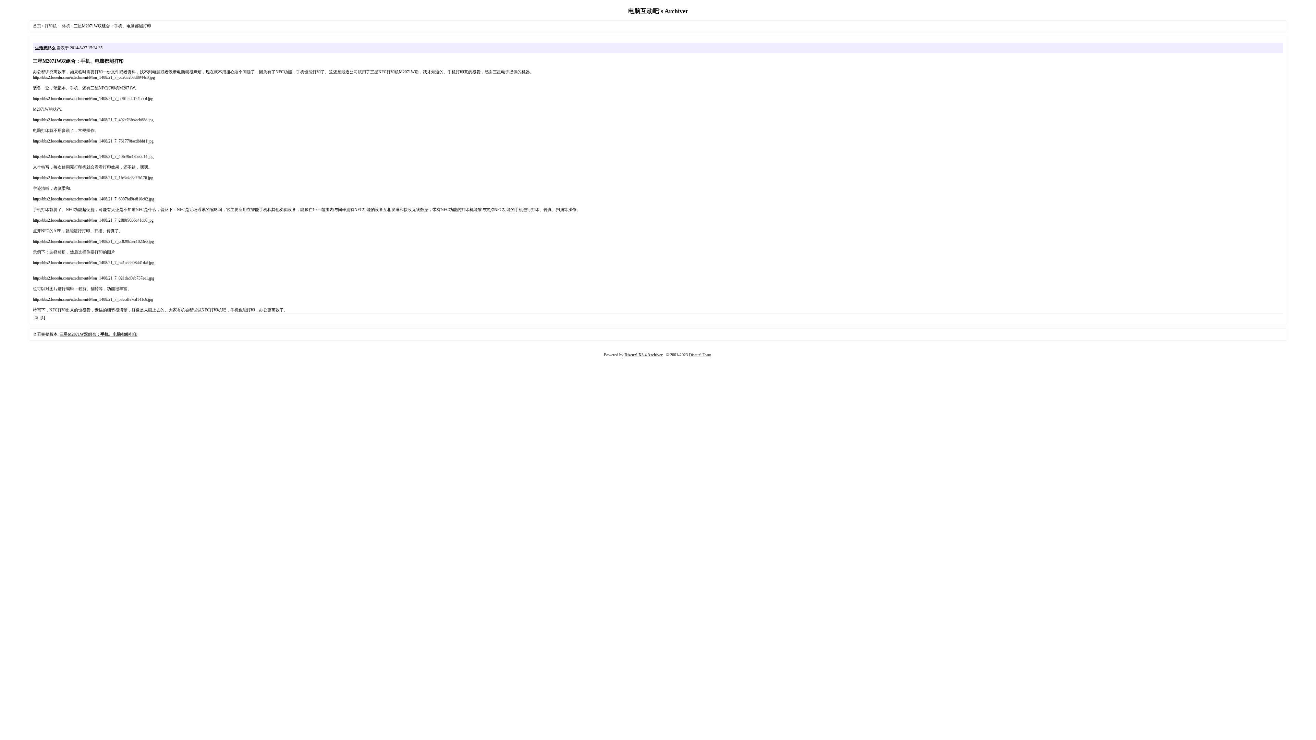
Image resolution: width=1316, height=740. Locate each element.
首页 (37, 26)
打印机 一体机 (57, 26)
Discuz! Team (700, 355)
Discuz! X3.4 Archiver (643, 355)
